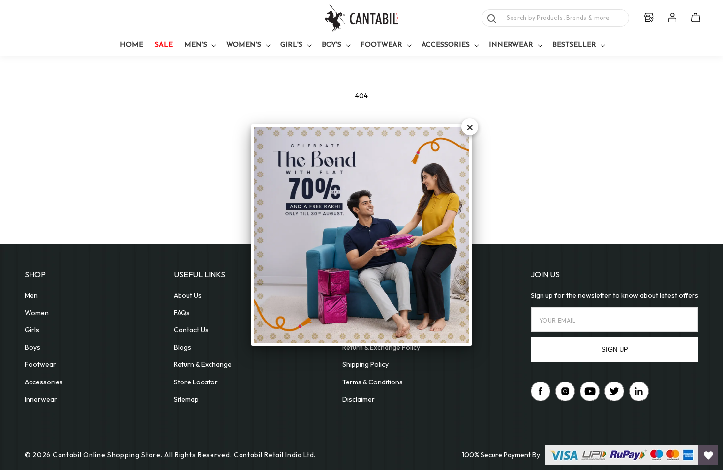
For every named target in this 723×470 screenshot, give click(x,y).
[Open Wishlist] (708, 455)
